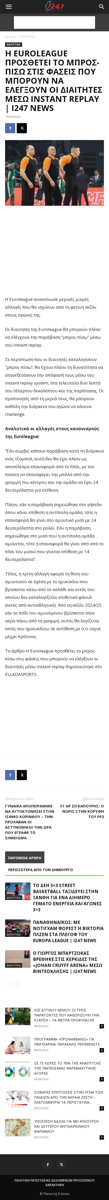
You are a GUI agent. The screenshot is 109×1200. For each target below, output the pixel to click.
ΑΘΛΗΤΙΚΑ (27, 36)
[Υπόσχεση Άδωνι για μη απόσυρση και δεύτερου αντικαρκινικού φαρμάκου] (17, 1127)
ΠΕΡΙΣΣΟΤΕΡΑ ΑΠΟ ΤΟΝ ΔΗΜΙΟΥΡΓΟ (40, 869)
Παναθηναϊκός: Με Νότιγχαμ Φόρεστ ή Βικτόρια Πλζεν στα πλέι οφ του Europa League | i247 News (68, 931)
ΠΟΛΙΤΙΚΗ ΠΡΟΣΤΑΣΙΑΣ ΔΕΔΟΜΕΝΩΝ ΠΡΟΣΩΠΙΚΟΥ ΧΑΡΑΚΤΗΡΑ (54, 1182)
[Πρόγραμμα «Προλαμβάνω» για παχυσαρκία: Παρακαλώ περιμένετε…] (17, 1045)
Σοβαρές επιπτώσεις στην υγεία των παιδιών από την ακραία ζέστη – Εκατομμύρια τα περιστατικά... (68, 1097)
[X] (22, 128)
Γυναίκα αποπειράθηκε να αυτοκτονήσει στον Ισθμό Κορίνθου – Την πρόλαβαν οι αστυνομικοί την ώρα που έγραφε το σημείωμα (29, 821)
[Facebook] (10, 128)
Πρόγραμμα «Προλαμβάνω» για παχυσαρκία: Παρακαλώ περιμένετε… (68, 1042)
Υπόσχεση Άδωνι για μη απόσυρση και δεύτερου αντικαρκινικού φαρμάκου (66, 1126)
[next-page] (16, 984)
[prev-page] (8, 984)
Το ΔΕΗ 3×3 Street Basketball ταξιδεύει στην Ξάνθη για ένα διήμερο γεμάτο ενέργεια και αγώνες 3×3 (67, 897)
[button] (102, 7)
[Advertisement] (54, 22)
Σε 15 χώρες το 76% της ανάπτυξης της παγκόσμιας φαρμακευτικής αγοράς (67, 1068)
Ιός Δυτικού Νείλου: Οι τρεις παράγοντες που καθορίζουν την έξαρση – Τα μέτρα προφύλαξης (66, 1015)
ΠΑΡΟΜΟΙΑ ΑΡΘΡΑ (24, 857)
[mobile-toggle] (9, 7)
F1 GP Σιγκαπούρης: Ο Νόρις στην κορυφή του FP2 (82, 811)
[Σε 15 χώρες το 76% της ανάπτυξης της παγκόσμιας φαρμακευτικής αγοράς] (17, 1069)
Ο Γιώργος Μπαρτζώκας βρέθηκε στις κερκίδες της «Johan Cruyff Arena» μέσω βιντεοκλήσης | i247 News (67, 962)
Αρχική (10, 36)
